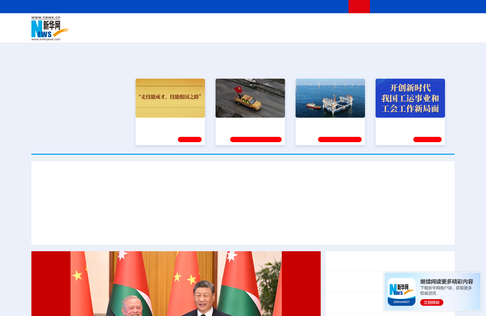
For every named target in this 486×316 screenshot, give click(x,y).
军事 (369, 23)
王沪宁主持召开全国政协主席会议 (368, 282)
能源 (305, 33)
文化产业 (440, 33)
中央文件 (441, 23)
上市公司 (420, 33)
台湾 (227, 23)
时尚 (348, 33)
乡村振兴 (237, 33)
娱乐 (337, 33)
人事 (171, 23)
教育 (279, 23)
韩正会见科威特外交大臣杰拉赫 (366, 303)
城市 (283, 33)
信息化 (179, 33)
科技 (291, 23)
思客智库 (243, 23)
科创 (301, 23)
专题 (428, 232)
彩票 (326, 33)
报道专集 (430, 65)
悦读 (359, 33)
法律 (425, 23)
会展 (316, 33)
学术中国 (217, 33)
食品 (146, 33)
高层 (149, 23)
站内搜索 (416, 6)
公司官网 (82, 28)
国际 (182, 23)
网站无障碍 (331, 6)
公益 (370, 33)
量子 (313, 23)
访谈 (380, 23)
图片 (402, 23)
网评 (205, 23)
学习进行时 (130, 23)
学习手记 (190, 139)
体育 (324, 23)
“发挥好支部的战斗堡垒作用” (248, 123)
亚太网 (403, 33)
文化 (335, 23)
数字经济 (197, 33)
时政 (160, 23)
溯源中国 (268, 33)
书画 (346, 23)
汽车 (136, 33)
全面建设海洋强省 (317, 123)
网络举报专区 (443, 6)
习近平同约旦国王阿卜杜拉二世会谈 (371, 261)
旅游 (294, 33)
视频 (391, 23)
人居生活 (162, 33)
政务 (414, 23)
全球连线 (264, 23)
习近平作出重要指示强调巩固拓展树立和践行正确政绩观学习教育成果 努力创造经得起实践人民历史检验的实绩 (243, 195)
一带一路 (385, 33)
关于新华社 (183, 6)
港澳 (216, 23)
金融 (125, 33)
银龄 (253, 33)
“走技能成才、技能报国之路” (168, 123)
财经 (193, 23)
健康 (358, 23)
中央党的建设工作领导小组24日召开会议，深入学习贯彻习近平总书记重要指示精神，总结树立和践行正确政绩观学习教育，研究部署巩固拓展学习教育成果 (235, 232)
